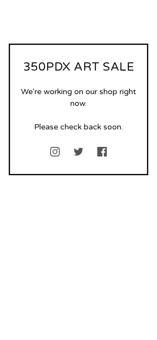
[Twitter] (78, 151)
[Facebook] (102, 151)
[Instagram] (55, 151)
